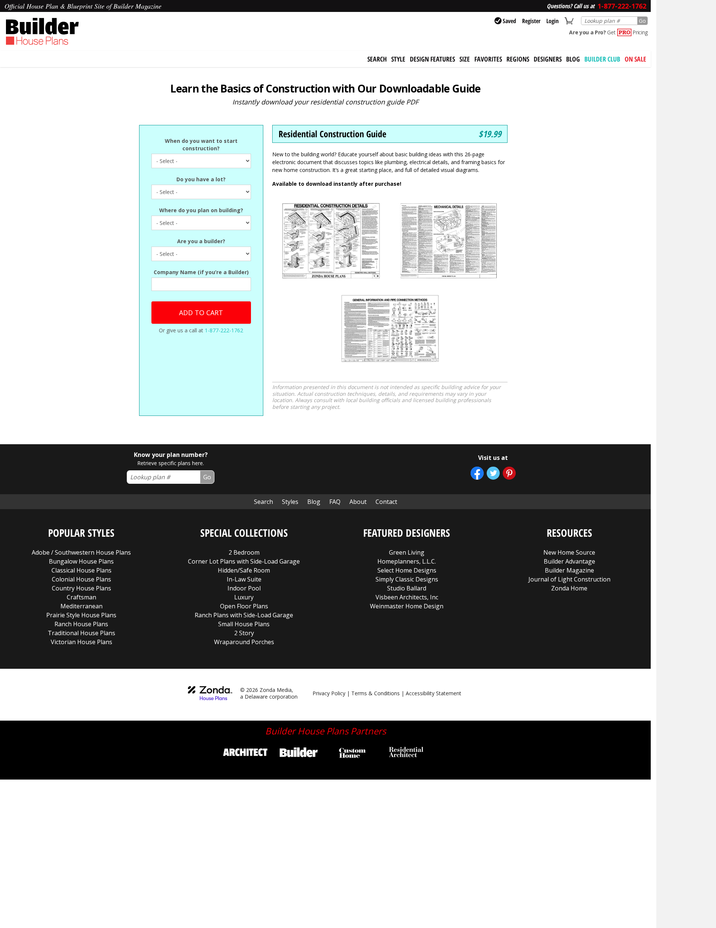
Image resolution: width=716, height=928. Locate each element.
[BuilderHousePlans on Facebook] (477, 473)
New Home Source (569, 552)
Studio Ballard (406, 588)
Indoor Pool (244, 588)
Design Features (432, 58)
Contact (386, 502)
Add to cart (201, 312)
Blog (573, 58)
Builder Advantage (569, 561)
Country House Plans (81, 588)
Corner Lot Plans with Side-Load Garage (244, 561)
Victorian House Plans (81, 642)
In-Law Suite (244, 579)
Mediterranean (81, 606)
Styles (290, 502)
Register (531, 21)
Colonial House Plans (81, 579)
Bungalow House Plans (81, 561)
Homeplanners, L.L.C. (406, 561)
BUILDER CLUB (602, 58)
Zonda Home (569, 588)
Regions (517, 58)
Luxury (244, 597)
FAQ (334, 502)
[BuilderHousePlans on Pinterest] (509, 473)
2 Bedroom (244, 552)
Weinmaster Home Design (406, 606)
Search (263, 502)
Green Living (406, 552)
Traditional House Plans (81, 633)
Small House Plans (244, 624)
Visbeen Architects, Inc (407, 597)
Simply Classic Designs (407, 579)
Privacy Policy (329, 693)
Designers (548, 58)
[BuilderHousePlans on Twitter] (493, 473)
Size (464, 58)
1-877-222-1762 (224, 330)
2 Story (244, 633)
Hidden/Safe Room (244, 570)
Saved (509, 21)
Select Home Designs (406, 570)
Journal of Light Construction (569, 579)
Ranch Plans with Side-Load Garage (244, 615)
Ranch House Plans (81, 624)
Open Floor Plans (244, 606)
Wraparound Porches (244, 642)
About (358, 502)
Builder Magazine (569, 570)
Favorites (488, 58)
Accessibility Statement (433, 693)
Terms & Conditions (375, 693)
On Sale (635, 58)
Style (398, 58)
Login (552, 21)
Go (642, 20)
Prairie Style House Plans (81, 615)
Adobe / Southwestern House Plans (81, 552)
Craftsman (81, 597)
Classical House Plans (81, 570)
